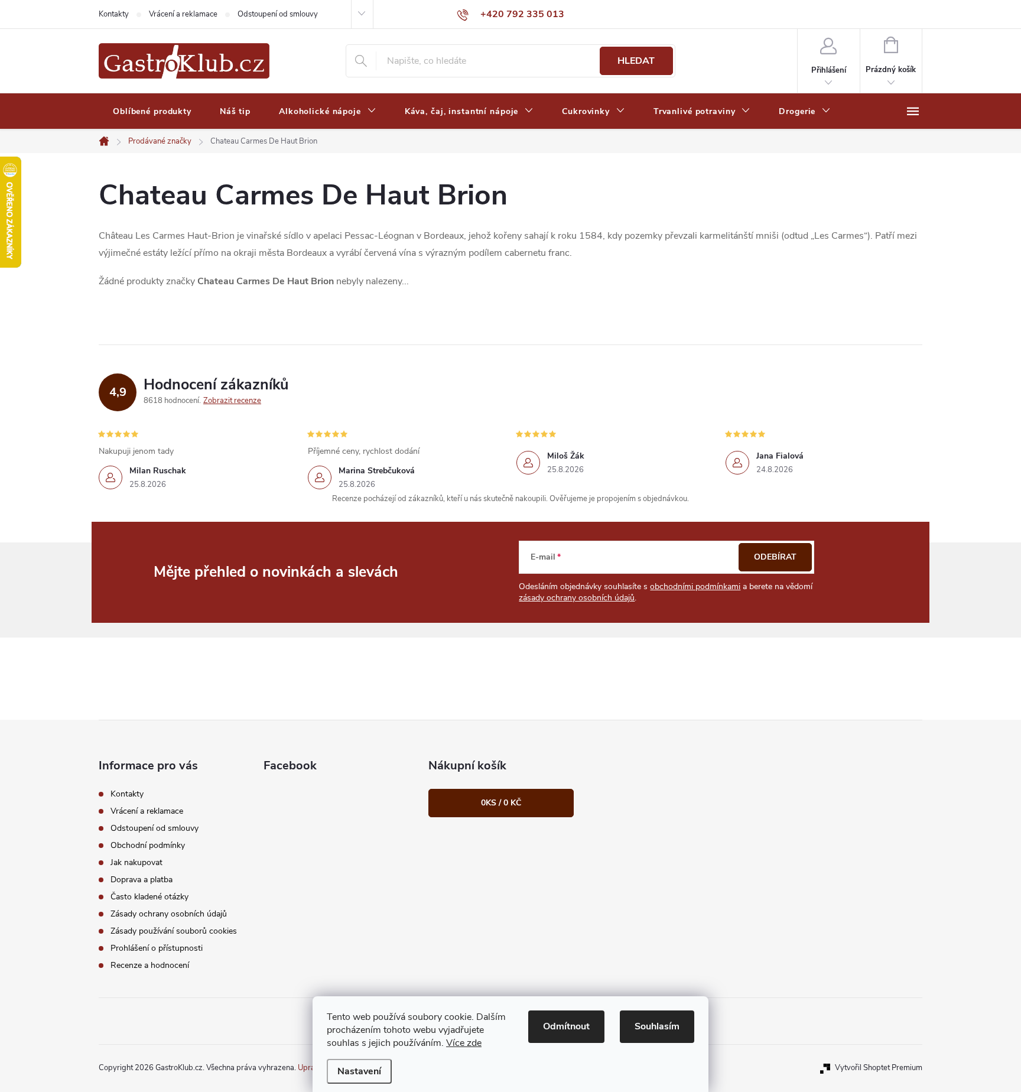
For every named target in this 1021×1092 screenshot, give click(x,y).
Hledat (636, 60)
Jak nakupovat (136, 862)
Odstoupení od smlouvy (278, 14)
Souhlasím (657, 1026)
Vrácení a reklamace (183, 14)
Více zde (464, 1042)
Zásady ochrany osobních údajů (168, 913)
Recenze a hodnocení (149, 965)
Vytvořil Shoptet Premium (878, 1067)
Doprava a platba (141, 879)
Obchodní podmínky (147, 845)
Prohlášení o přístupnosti (156, 948)
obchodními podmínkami (695, 586)
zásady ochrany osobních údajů (577, 597)
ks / (501, 802)
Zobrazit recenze (232, 400)
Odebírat (775, 557)
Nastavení (359, 1071)
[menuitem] (152, 111)
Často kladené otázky (149, 896)
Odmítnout (566, 1026)
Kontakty (114, 14)
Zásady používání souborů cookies (173, 931)
